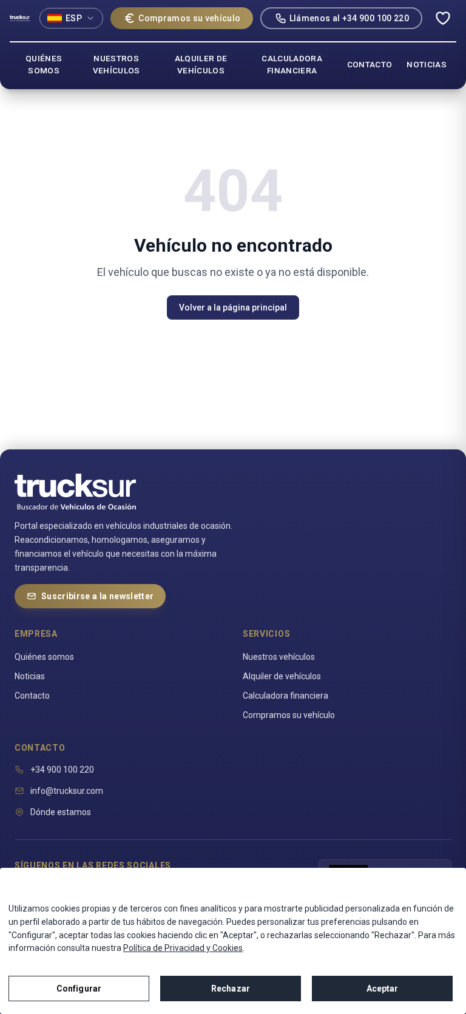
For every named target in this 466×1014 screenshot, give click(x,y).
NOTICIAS (427, 64)
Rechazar (230, 988)
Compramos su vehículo (189, 18)
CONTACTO (370, 64)
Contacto (32, 695)
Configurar (78, 988)
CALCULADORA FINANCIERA (292, 64)
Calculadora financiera (285, 695)
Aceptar (382, 988)
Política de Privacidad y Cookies (183, 948)
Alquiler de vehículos (282, 676)
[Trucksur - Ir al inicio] (20, 18)
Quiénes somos (44, 657)
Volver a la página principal (233, 307)
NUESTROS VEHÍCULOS (116, 64)
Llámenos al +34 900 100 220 (349, 18)
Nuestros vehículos (279, 657)
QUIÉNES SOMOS (43, 64)
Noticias (30, 676)
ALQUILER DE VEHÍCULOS (201, 64)
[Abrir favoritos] (443, 18)
